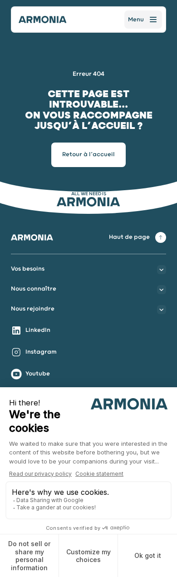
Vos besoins (27, 269)
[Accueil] (43, 19)
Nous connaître (33, 289)
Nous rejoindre (32, 309)
